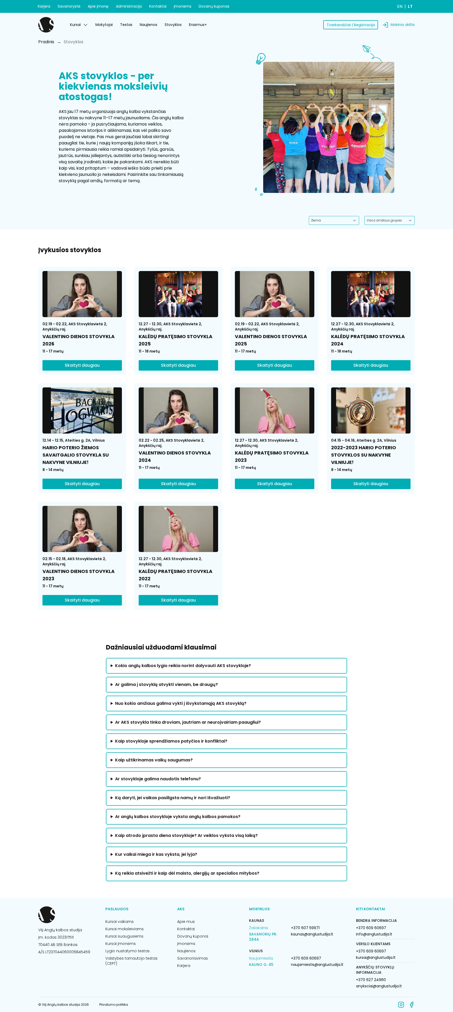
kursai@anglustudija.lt (376, 957)
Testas (126, 24)
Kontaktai (157, 6)
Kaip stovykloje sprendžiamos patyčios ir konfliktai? (171, 741)
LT (410, 6)
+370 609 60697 (306, 958)
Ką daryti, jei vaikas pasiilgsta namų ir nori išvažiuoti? (172, 798)
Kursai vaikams (119, 921)
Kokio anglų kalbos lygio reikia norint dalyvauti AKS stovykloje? (183, 666)
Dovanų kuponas (214, 6)
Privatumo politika (113, 1004)
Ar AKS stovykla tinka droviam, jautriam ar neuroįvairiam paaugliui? (188, 722)
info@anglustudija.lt (374, 934)
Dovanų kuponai (192, 936)
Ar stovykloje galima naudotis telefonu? (158, 779)
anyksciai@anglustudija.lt (379, 986)
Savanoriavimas (192, 958)
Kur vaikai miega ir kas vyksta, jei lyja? (156, 854)
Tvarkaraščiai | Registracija (351, 25)
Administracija (129, 6)
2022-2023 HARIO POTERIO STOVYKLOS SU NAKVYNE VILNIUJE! (363, 455)
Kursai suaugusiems (124, 936)
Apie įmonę (98, 6)
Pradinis (46, 42)
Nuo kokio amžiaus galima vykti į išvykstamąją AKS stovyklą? (180, 703)
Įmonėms (182, 6)
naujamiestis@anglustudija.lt (317, 964)
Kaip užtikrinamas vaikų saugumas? (154, 760)
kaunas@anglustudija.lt (312, 934)
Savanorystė (69, 6)
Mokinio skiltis (403, 24)
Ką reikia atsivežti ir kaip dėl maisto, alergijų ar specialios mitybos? (187, 873)
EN (399, 6)
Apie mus (186, 921)
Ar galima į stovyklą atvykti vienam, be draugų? (166, 684)
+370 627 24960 (371, 979)
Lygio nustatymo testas (127, 951)
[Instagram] (401, 1005)
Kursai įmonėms (120, 943)
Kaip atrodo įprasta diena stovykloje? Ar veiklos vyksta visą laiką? (186, 835)
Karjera (44, 6)
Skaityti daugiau (82, 365)
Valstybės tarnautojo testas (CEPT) (131, 961)
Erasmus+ (198, 24)
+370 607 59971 (305, 927)
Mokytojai (104, 24)
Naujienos (148, 24)
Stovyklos (173, 24)
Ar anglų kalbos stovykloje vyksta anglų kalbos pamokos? (177, 817)
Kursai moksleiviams (124, 929)
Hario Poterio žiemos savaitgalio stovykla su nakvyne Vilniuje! (75, 455)
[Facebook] (411, 1005)
